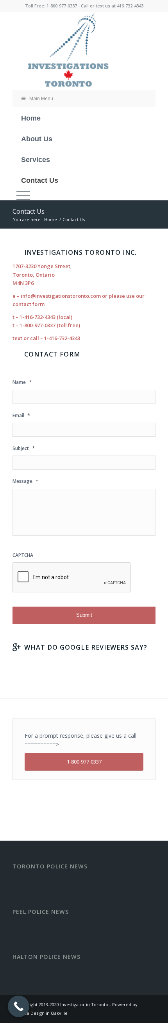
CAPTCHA (23, 555)
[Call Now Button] (18, 1006)
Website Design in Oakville (40, 1013)
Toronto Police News (50, 866)
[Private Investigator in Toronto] (70, 51)
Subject (24, 448)
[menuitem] (84, 195)
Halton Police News (46, 957)
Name (22, 382)
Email (21, 415)
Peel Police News (41, 912)
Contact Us (29, 211)
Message (25, 481)
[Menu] (21, 195)
